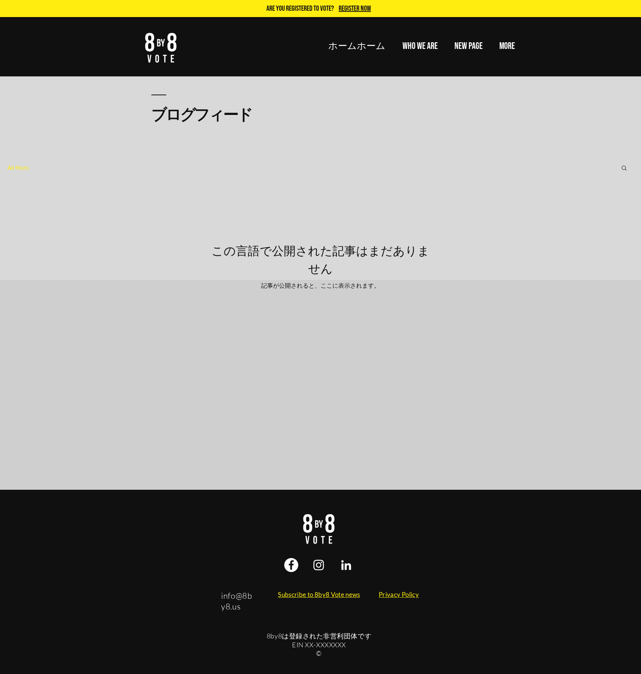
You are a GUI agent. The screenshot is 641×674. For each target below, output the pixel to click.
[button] (420, 46)
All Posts (18, 167)
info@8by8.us (236, 601)
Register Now (355, 8)
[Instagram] (319, 565)
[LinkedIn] (346, 565)
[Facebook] (291, 565)
